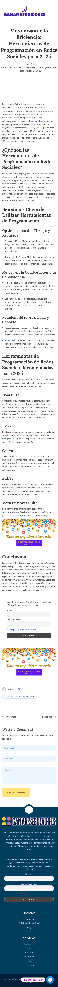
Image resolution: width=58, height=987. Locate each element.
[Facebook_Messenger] (50, 980)
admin (11, 689)
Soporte (9, 340)
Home (27, 64)
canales (38, 121)
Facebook (29, 956)
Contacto (29, 919)
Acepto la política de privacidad (23, 630)
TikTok (29, 948)
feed (4, 438)
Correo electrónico (14, 620)
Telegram (29, 965)
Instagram (29, 944)
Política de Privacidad (29, 923)
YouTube (29, 952)
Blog (29, 927)
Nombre (10, 610)
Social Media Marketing (20, 696)
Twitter (29, 960)
